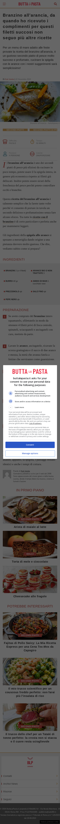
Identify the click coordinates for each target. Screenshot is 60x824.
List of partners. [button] (35, 423)
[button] (30, 407)
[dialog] (30, 412)
